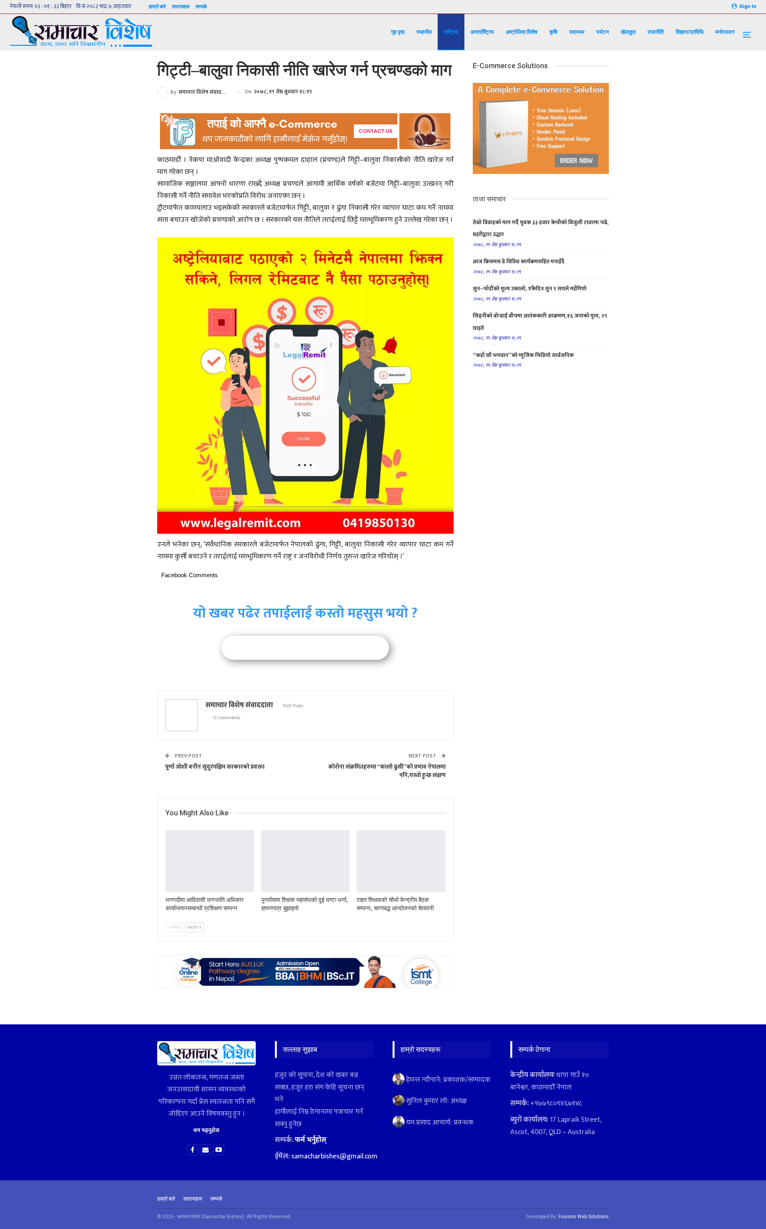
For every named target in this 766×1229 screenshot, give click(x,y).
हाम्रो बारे (157, 7)
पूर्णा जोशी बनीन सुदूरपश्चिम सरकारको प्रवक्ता (215, 767)
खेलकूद (628, 32)
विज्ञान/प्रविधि (689, 32)
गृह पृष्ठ (398, 32)
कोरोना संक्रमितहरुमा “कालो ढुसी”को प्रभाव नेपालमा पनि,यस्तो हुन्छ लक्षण (387, 771)
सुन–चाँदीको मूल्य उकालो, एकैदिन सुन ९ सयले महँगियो (529, 288)
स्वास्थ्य (576, 32)
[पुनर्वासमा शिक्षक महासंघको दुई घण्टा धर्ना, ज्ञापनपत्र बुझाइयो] (305, 861)
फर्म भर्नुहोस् (310, 1140)
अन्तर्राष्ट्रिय (482, 32)
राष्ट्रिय (451, 32)
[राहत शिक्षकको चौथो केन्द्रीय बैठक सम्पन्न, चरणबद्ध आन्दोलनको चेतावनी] (401, 861)
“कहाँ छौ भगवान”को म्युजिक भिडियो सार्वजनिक (523, 355)
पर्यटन (602, 32)
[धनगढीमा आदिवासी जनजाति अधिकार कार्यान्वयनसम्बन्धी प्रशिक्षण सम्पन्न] (210, 861)
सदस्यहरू (181, 7)
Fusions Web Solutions (584, 1216)
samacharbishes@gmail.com (334, 1156)
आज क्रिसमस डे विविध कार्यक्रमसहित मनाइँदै (519, 261)
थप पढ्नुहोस (206, 1130)
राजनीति (656, 32)
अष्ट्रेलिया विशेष (521, 32)
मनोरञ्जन (724, 32)
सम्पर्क (201, 7)
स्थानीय (424, 32)
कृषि (553, 32)
